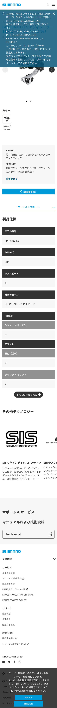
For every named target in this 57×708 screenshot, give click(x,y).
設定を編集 (28, 703)
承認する (28, 697)
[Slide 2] (30, 101)
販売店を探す (30, 191)
